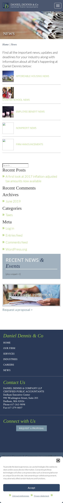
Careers (8, 364)
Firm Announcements (29, 144)
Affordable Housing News (32, 76)
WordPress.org (16, 249)
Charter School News (16, 99)
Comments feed (17, 242)
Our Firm (9, 348)
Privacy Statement (41, 496)
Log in (10, 228)
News (6, 370)
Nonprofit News (25, 127)
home (6, 342)
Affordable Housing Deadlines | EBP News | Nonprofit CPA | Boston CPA (20, 6)
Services (9, 353)
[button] (58, 460)
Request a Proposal (31, 428)
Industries (10, 359)
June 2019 (13, 201)
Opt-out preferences (20, 496)
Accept (31, 487)
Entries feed (14, 235)
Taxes (9, 215)
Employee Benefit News (30, 111)
